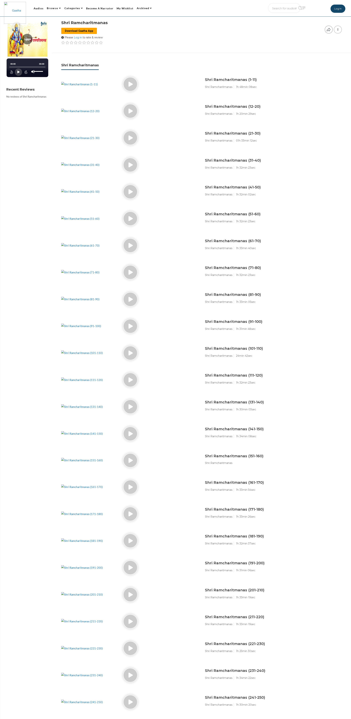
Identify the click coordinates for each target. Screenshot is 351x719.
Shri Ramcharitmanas (80, 65)
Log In (337, 8)
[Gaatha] (14, 8)
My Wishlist (125, 8)
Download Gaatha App (79, 31)
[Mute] (33, 71)
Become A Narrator (100, 8)
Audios (39, 8)
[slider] (39, 68)
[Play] (18, 72)
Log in (78, 37)
